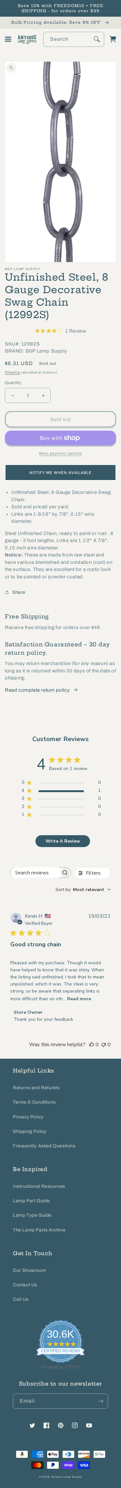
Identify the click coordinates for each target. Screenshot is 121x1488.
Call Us (20, 1299)
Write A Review (62, 841)
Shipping (12, 372)
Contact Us (25, 1284)
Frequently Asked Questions (44, 1145)
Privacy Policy (28, 1117)
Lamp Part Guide (31, 1200)
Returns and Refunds (36, 1087)
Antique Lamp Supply (66, 1476)
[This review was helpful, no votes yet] (91, 1044)
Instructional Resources (39, 1186)
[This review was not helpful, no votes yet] (103, 1044)
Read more (79, 999)
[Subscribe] (101, 1401)
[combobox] (74, 39)
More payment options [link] (60, 453)
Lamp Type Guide (32, 1215)
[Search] (97, 39)
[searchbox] (35, 872)
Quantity (13, 383)
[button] (8, 39)
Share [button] (18, 592)
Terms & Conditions (34, 1102)
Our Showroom (29, 1270)
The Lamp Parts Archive (39, 1230)
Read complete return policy (37, 690)
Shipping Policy (29, 1131)
